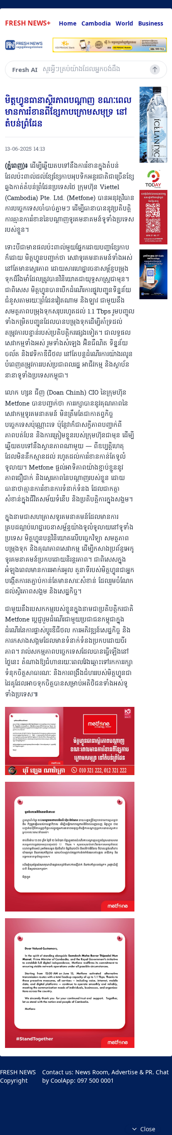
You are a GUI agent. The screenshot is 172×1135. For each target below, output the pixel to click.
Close (147, 1129)
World (124, 23)
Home (67, 23)
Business (150, 23)
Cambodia (96, 23)
